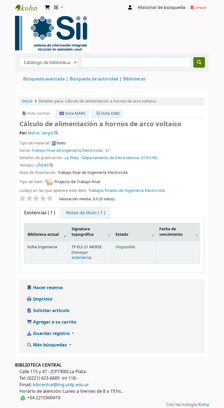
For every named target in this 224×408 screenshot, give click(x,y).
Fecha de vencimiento (171, 231)
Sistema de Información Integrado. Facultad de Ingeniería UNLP (29, 7)
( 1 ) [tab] (39, 213)
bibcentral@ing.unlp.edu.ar (61, 385)
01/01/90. (149, 158)
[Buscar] (199, 62)
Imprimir (42, 299)
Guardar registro (51, 333)
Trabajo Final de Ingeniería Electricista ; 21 (71, 150)
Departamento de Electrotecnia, (111, 158)
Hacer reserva (47, 288)
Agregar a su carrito (54, 322)
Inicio (27, 101)
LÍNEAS (42, 165)
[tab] (85, 213)
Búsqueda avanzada (44, 79)
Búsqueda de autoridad (94, 79)
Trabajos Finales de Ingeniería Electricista (126, 191)
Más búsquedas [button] (50, 345)
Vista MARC (75, 113)
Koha (203, 404)
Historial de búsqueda (161, 7)
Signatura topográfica (82, 231)
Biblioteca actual (43, 234)
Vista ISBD (110, 113)
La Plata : (73, 158)
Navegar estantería (81, 255)
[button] (47, 7)
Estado (122, 234)
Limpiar (200, 7)
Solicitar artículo (50, 310)
